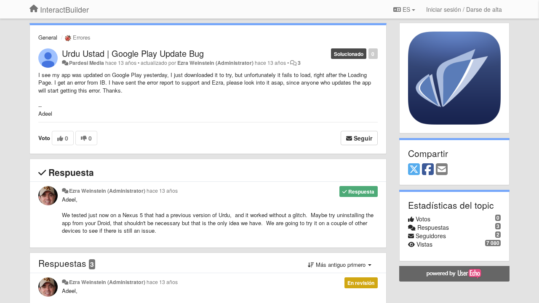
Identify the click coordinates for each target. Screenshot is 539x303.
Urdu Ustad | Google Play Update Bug (133, 53)
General (47, 37)
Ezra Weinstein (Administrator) (215, 62)
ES (406, 9)
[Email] (442, 169)
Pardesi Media (86, 62)
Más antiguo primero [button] (340, 264)
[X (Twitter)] (414, 169)
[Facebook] (428, 169)
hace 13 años (162, 190)
